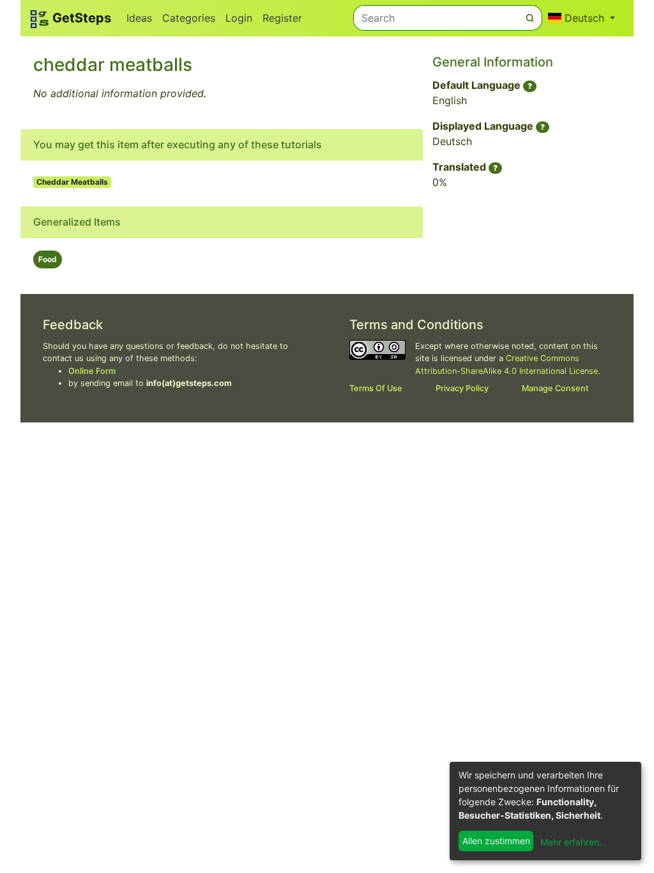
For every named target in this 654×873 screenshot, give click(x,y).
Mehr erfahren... (573, 842)
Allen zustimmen (496, 840)
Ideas (139, 18)
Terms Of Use (375, 388)
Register (282, 18)
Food (47, 259)
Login (238, 18)
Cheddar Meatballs (72, 182)
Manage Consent (555, 388)
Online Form (92, 371)
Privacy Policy (462, 388)
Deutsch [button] (584, 18)
